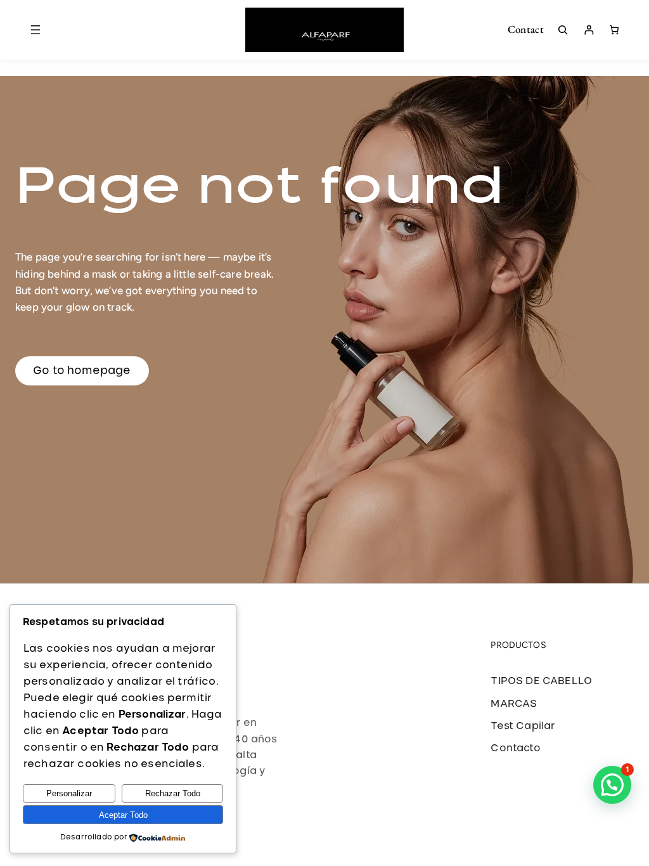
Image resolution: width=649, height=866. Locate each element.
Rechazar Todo (172, 793)
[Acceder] (589, 30)
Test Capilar (523, 726)
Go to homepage (82, 370)
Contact (526, 29)
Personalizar (69, 793)
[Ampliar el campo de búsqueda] (562, 29)
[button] (612, 785)
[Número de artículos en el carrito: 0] (614, 30)
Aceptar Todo (123, 815)
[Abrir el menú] (35, 29)
